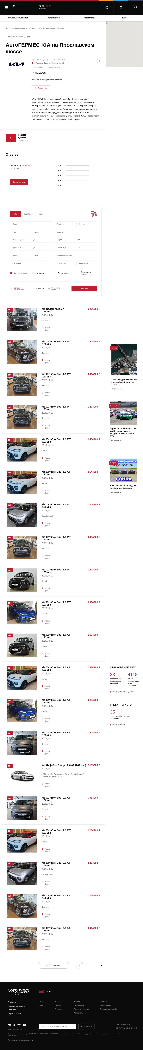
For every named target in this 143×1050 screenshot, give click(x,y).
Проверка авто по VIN (108, 1009)
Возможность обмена (86, 273)
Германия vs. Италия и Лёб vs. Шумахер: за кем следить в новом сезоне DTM (123, 432)
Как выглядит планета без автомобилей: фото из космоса (124, 382)
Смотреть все (116, 389)
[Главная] (7, 28)
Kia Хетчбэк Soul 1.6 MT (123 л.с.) (56, 342)
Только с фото (63, 273)
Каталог (77, 1001)
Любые (15, 214)
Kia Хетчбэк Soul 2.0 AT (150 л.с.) (55, 798)
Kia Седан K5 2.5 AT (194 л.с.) (53, 310)
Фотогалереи (89, 18)
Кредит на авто (106, 1005)
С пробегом (28, 214)
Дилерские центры (81, 1009)
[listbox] (42, 232)
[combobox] (31, 224)
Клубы (125, 18)
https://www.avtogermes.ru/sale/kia (47, 80)
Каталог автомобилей (18, 18)
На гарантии (41, 273)
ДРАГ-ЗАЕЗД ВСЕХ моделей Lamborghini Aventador (123, 487)
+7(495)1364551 (39, 73)
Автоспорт (59, 1009)
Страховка (104, 1001)
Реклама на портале (16, 1006)
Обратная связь (14, 1014)
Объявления (79, 1005)
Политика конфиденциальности (20, 1040)
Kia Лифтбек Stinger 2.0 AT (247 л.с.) (63, 765)
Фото (41, 1001)
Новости (58, 1001)
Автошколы (78, 1013)
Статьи (58, 1005)
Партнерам (12, 1010)
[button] (22, 330)
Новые (40, 214)
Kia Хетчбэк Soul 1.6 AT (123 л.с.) (55, 473)
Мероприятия (54, 18)
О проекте (12, 1002)
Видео (41, 1005)
